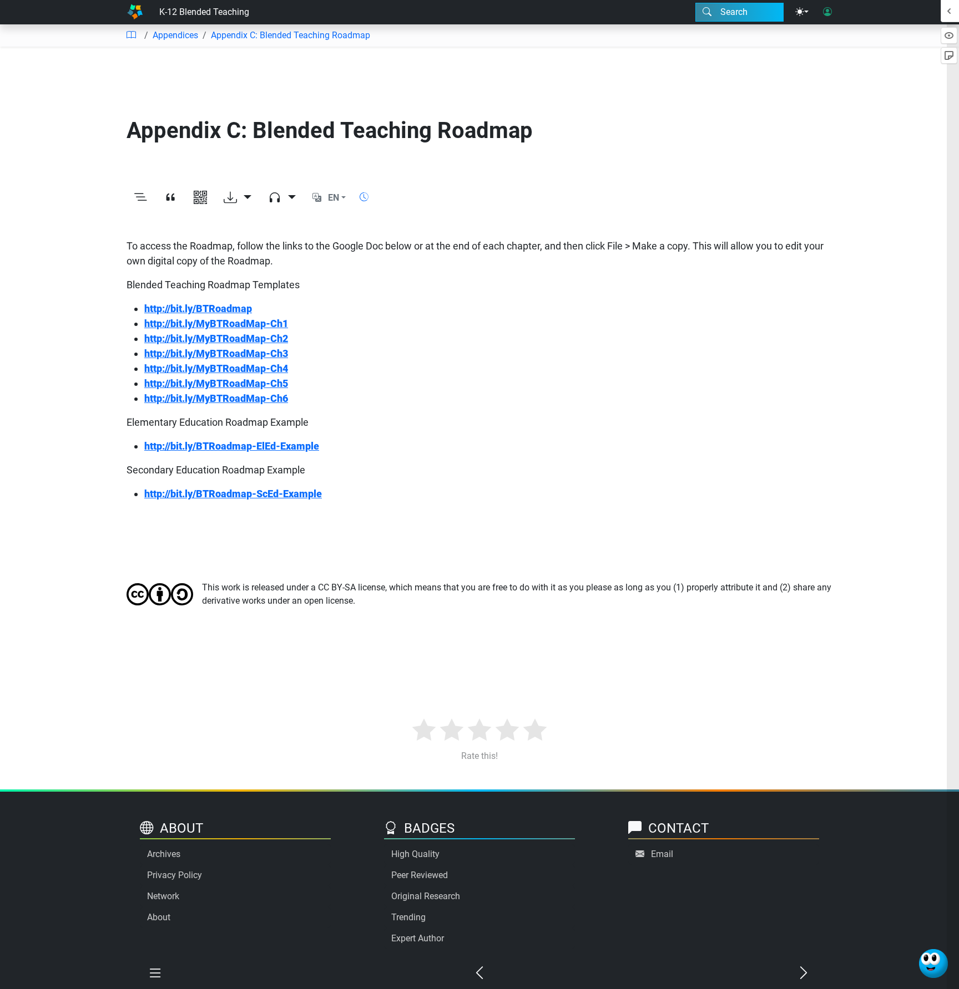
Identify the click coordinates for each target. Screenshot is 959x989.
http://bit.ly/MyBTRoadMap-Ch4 (216, 368)
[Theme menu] (802, 12)
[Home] (135, 12)
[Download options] (237, 198)
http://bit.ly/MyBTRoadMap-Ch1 (216, 323)
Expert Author (417, 938)
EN (333, 197)
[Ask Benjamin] (933, 963)
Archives (163, 854)
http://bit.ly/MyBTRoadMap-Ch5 (216, 383)
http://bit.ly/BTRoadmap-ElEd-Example (231, 446)
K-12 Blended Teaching (204, 12)
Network (163, 896)
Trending (408, 917)
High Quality (415, 854)
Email (662, 854)
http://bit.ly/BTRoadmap (198, 308)
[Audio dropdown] (282, 198)
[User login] (827, 12)
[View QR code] (200, 198)
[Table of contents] (131, 35)
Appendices (175, 35)
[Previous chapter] (479, 973)
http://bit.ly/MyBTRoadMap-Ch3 (216, 353)
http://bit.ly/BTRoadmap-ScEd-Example (233, 493)
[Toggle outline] (140, 198)
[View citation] (170, 198)
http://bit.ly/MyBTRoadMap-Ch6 (216, 398)
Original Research (425, 896)
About (158, 917)
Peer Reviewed (419, 875)
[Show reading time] (364, 197)
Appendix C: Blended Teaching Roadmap (290, 35)
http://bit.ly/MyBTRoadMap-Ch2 (216, 338)
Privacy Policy (174, 875)
